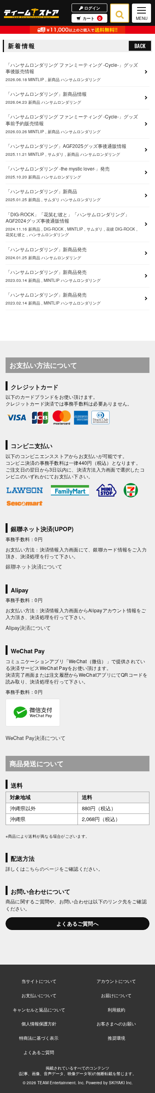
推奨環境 (116, 1038)
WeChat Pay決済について (36, 738)
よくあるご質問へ (77, 923)
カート (92, 18)
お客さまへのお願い (116, 1023)
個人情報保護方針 (38, 1023)
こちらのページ (42, 868)
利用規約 (116, 1009)
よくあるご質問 (38, 1052)
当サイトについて (38, 981)
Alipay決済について (28, 627)
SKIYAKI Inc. (121, 1082)
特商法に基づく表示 (38, 1038)
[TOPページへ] (31, 13)
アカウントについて (116, 981)
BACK (139, 46)
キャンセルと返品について (39, 1009)
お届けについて (116, 995)
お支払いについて (38, 995)
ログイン (91, 7)
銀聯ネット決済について (34, 566)
